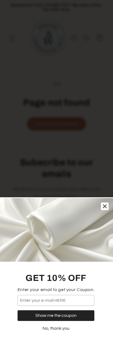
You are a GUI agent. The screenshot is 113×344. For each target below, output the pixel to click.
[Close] (105, 206)
